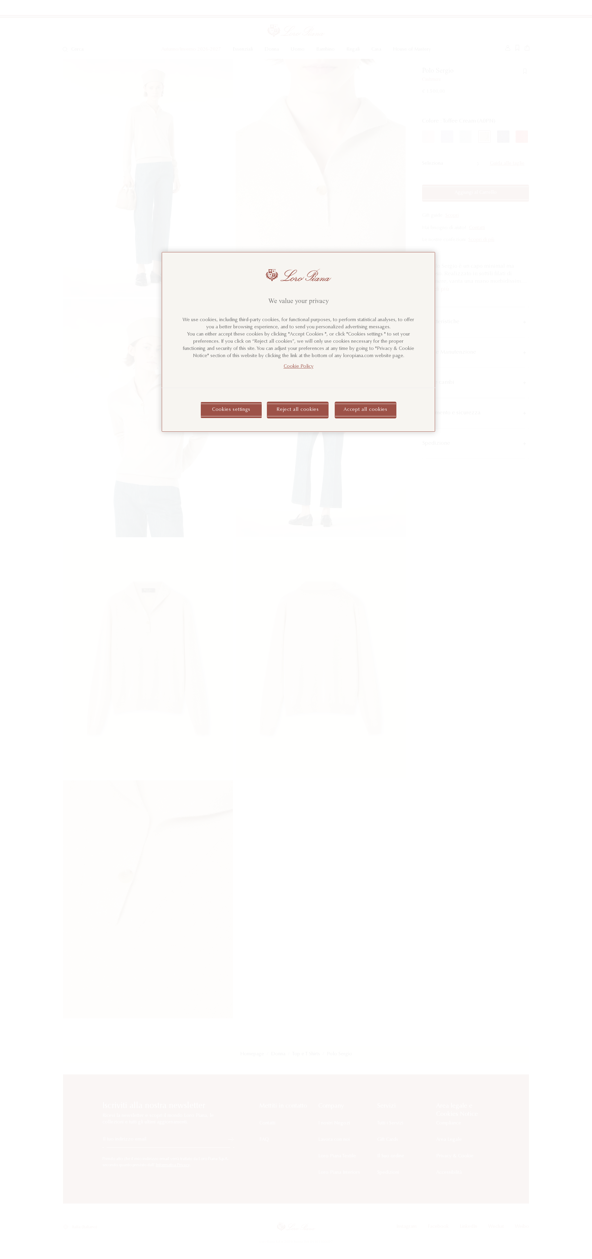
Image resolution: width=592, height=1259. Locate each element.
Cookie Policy (298, 366)
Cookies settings (231, 409)
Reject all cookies (297, 409)
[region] (298, 342)
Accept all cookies (365, 409)
